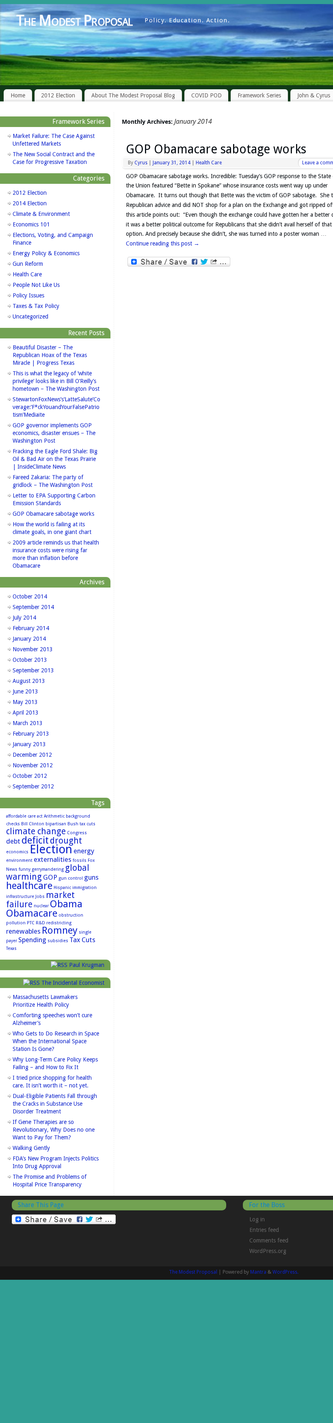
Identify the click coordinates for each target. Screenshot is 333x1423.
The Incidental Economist (72, 983)
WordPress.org (267, 1251)
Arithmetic (54, 816)
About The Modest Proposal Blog (133, 95)
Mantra (258, 1272)
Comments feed (268, 1240)
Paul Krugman (86, 965)
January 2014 (29, 638)
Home (18, 95)
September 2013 (33, 670)
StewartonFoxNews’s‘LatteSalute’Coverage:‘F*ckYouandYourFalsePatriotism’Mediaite (56, 407)
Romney (60, 930)
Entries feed (264, 1230)
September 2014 (33, 607)
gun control (70, 878)
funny (24, 869)
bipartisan (55, 824)
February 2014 (31, 628)
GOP (50, 877)
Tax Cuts (82, 940)
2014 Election (30, 203)
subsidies (58, 940)
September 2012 (33, 786)
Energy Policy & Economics (46, 253)
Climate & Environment (41, 214)
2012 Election (58, 95)
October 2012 (30, 776)
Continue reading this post (162, 243)
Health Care (209, 163)
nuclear (41, 905)
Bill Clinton (32, 824)
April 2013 (26, 712)
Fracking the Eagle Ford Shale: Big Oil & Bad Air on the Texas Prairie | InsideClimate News (55, 459)
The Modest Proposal (74, 20)
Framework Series (259, 95)
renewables (23, 931)
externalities (52, 859)
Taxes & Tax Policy (36, 306)
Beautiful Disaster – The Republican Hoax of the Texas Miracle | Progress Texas (50, 355)
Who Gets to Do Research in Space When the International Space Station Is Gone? (56, 1041)
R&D (40, 923)
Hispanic (62, 887)
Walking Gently (31, 1148)
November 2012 (33, 765)
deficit (35, 840)
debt (13, 841)
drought (66, 841)
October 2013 (30, 660)
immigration (84, 887)
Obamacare (31, 913)
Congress (77, 832)
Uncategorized (30, 316)
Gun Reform (28, 263)
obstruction (70, 915)
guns (91, 877)
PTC (31, 923)
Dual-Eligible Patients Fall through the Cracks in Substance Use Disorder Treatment (55, 1104)
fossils (79, 860)
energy (84, 851)
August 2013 (29, 681)
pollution (16, 923)
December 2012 (32, 754)
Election (51, 849)
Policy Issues (28, 295)
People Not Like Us (36, 285)
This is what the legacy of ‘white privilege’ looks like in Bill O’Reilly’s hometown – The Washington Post (56, 381)
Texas (11, 948)
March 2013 (28, 723)
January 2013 (29, 744)
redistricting (58, 923)
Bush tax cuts (81, 824)
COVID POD (206, 95)
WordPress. (285, 1272)
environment (19, 860)
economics (17, 852)
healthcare (29, 885)
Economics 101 (31, 224)
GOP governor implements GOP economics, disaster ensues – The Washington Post (54, 433)
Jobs (40, 896)
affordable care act (24, 816)
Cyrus (140, 163)
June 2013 (25, 691)
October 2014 (30, 596)
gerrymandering (48, 869)
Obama (66, 904)
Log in (257, 1219)
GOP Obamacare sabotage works (216, 149)
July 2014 (24, 617)
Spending (32, 940)
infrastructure (20, 896)
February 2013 (31, 733)
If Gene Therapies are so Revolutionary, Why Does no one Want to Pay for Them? (54, 1130)
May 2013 (25, 702)
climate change (36, 831)
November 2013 (33, 649)
